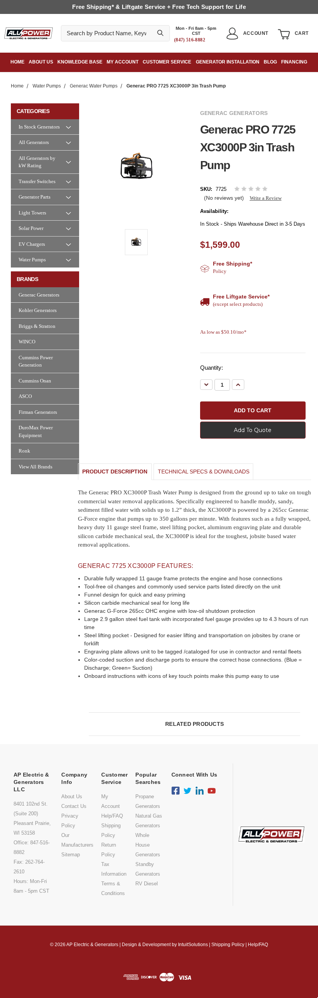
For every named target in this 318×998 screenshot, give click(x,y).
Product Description (114, 471)
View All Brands (35, 467)
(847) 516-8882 (189, 40)
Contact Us (73, 806)
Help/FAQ (112, 816)
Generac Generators (39, 295)
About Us (71, 796)
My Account (122, 62)
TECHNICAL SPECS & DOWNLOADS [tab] (203, 471)
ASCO (25, 396)
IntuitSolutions (193, 944)
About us (41, 62)
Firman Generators (38, 412)
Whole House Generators (147, 844)
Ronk (24, 451)
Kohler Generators (38, 310)
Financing (294, 62)
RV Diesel (146, 884)
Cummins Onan (35, 381)
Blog (270, 62)
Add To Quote (252, 430)
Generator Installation (227, 62)
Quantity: (211, 367)
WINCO (27, 342)
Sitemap (70, 854)
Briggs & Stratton (37, 326)
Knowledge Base (79, 62)
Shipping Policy (227, 944)
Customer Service (167, 62)
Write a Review (266, 198)
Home (17, 62)
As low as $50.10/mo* (223, 332)
